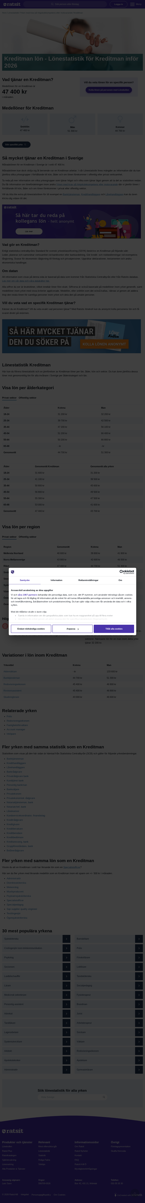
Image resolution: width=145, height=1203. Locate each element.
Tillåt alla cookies (113, 629)
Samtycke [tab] (25, 580)
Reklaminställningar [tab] (88, 580)
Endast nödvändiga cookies (31, 629)
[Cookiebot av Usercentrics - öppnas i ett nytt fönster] (121, 572)
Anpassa (71, 629)
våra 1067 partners (27, 595)
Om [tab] (120, 580)
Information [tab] (56, 580)
